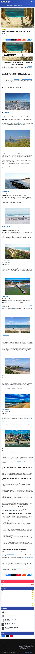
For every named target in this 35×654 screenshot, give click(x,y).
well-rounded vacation (29, 557)
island (21, 157)
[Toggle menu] (33, 2)
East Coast (22, 568)
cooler (25, 530)
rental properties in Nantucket (9, 164)
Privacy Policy (27, 652)
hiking (29, 516)
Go (32, 584)
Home (2, 5)
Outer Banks (6, 409)
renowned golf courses (16, 123)
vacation (30, 66)
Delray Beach (6, 335)
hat (17, 543)
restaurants (19, 461)
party (6, 384)
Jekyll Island (6, 191)
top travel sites (16, 79)
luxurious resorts (5, 269)
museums (23, 537)
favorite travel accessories (27, 79)
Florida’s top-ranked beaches (24, 341)
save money (8, 500)
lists (5, 80)
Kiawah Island (6, 260)
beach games (11, 343)
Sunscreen (12, 541)
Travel (5, 5)
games (8, 498)
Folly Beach (5, 296)
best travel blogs (10, 82)
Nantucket (5, 149)
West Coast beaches (27, 564)
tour (14, 518)
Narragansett (6, 375)
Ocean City (6, 448)
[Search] (31, 1)
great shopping (29, 153)
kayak (15, 308)
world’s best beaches (7, 565)
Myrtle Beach (6, 112)
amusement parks (23, 120)
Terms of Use (32, 652)
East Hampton (6, 226)
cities (13, 510)
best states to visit (10, 554)
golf (10, 264)
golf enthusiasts (10, 268)
